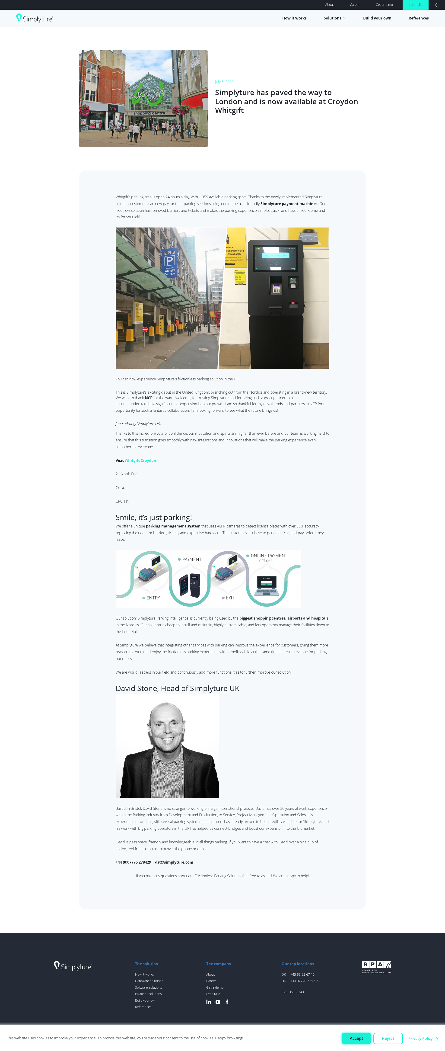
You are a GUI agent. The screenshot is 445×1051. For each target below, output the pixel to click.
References (419, 18)
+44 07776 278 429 (304, 981)
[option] (222, 98)
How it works (294, 18)
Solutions (332, 18)
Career (355, 4)
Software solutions (148, 987)
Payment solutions (148, 994)
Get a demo (384, 4)
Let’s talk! (415, 4)
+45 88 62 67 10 (302, 974)
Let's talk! (213, 994)
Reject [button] (388, 1038)
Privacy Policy (420, 1038)
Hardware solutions (149, 981)
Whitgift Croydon (140, 460)
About (329, 4)
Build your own (377, 18)
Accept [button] (356, 1038)
